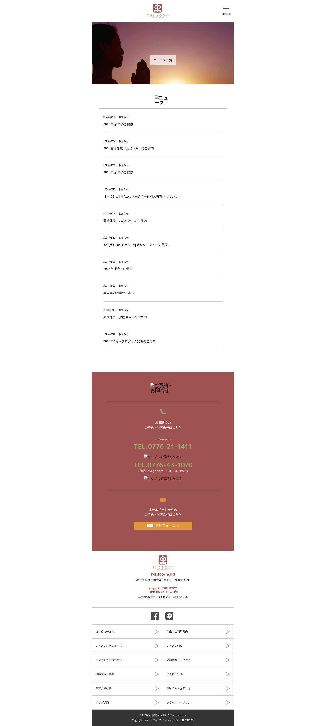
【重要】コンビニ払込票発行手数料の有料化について (140, 196)
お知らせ (123, 117)
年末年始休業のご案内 (118, 293)
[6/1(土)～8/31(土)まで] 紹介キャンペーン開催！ (137, 245)
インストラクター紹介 (109, 659)
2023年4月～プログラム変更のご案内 (129, 341)
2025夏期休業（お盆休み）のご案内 (128, 148)
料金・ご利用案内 (177, 631)
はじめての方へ (105, 631)
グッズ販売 (102, 702)
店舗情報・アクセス (178, 659)
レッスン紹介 (175, 645)
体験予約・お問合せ (178, 688)
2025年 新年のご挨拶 (118, 172)
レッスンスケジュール (109, 645)
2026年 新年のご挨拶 (118, 124)
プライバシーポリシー (180, 702)
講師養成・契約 (105, 674)
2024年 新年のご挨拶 (118, 269)
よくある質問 (175, 674)
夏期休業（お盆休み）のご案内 (125, 220)
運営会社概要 (104, 688)
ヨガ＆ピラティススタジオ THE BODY (172, 720)
